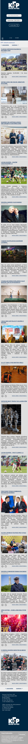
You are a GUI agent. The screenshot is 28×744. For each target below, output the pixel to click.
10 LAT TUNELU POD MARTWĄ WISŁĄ (12, 362)
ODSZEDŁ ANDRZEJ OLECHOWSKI (11, 202)
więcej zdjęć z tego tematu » (19, 76)
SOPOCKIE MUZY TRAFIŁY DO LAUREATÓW (14, 401)
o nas (10, 37)
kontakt (17, 37)
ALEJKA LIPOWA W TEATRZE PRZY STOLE (13, 532)
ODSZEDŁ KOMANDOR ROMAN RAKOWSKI (13, 571)
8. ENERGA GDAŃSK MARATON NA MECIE (13, 650)
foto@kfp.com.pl (9, 701)
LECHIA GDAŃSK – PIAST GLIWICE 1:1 (12, 452)
